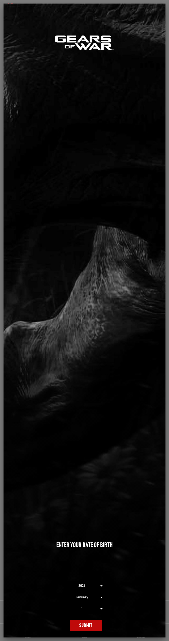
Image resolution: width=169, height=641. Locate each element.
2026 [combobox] (82, 585)
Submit (85, 625)
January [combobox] (81, 597)
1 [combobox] (82, 608)
